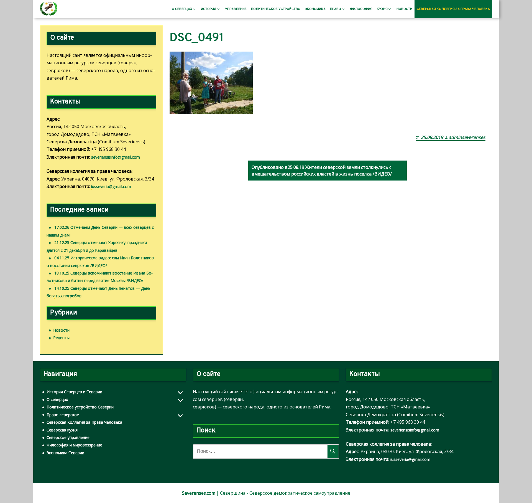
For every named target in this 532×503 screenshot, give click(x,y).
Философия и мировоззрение (74, 445)
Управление (236, 9)
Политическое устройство (275, 9)
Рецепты (61, 337)
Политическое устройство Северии (80, 407)
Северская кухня (62, 430)
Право (335, 9)
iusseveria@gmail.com (111, 186)
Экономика (315, 9)
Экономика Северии (65, 452)
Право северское (63, 414)
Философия (361, 9)
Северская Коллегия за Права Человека (453, 9)
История (208, 9)
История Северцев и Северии (74, 391)
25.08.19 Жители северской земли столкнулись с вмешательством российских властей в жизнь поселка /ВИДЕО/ (322, 170)
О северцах (182, 9)
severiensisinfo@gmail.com (115, 157)
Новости (404, 9)
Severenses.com (198, 493)
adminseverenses (467, 137)
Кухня (382, 9)
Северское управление (68, 437)
